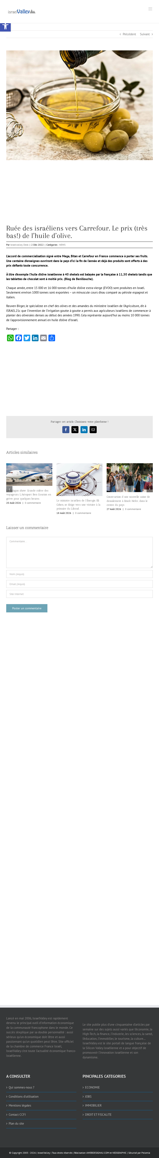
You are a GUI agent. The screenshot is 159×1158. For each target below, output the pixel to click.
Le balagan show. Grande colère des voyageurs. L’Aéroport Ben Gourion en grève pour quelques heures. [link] (28, 494)
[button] (9, 489)
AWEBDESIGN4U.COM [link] (97, 1152)
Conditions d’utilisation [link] (24, 1096)
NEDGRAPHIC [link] (119, 1152)
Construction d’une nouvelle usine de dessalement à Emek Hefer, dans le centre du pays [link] (128, 500)
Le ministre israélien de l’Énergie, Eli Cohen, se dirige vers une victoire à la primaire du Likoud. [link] (78, 504)
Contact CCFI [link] (17, 1115)
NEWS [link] (62, 244)
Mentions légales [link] (20, 1105)
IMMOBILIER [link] (93, 1105)
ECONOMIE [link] (92, 1087)
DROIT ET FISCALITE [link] (98, 1115)
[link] (5, 26)
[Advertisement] (79, 195)
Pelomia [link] (145, 1152)
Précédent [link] (129, 34)
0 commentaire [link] (33, 502)
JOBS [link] (88, 1096)
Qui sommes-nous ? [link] (21, 1087)
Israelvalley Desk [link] (19, 244)
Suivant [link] (145, 34)
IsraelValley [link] (44, 1152)
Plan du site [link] (16, 1123)
